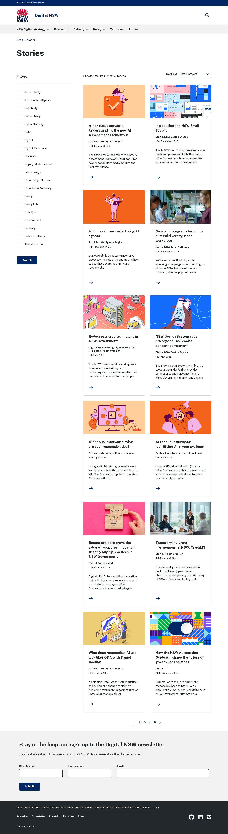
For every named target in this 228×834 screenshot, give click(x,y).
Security (30, 228)
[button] (33, 29)
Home (20, 39)
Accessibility (33, 92)
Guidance (30, 156)
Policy (28, 196)
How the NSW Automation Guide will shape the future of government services (180, 657)
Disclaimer (68, 816)
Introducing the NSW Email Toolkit (177, 128)
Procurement (33, 220)
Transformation (34, 244)
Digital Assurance (36, 148)
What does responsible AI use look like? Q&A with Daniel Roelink (113, 657)
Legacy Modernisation (38, 164)
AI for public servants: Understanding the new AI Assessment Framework (110, 130)
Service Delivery (35, 236)
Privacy (81, 816)
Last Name (82, 766)
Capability (31, 108)
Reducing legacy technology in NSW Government (113, 338)
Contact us (22, 816)
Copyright (54, 816)
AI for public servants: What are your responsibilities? (111, 444)
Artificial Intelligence (38, 100)
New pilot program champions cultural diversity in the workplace (179, 236)
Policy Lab (31, 204)
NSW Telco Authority (38, 188)
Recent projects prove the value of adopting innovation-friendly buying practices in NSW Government (112, 550)
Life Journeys (33, 172)
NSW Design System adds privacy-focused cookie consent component (176, 341)
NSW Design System (38, 180)
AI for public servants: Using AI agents (114, 233)
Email (127, 766)
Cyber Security (34, 124)
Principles (31, 212)
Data (28, 132)
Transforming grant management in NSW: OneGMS (180, 545)
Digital (29, 140)
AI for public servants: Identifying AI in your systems (180, 444)
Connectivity (32, 116)
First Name (33, 766)
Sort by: (171, 74)
